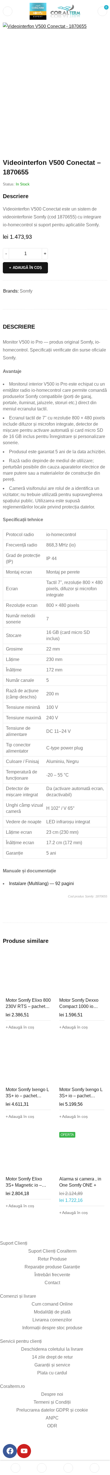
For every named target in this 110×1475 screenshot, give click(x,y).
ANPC (52, 1418)
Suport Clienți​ (13, 1243)
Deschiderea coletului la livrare (52, 1349)
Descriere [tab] (19, 327)
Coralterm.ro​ (12, 1386)
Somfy (26, 291)
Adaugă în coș (27, 268)
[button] (100, 29)
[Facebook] (10, 1451)
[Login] (94, 1468)
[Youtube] (24, 1451)
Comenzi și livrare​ (18, 1296)
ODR (52, 1425)
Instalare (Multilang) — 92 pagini (41, 883)
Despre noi (52, 1394)
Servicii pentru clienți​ (21, 1341)
